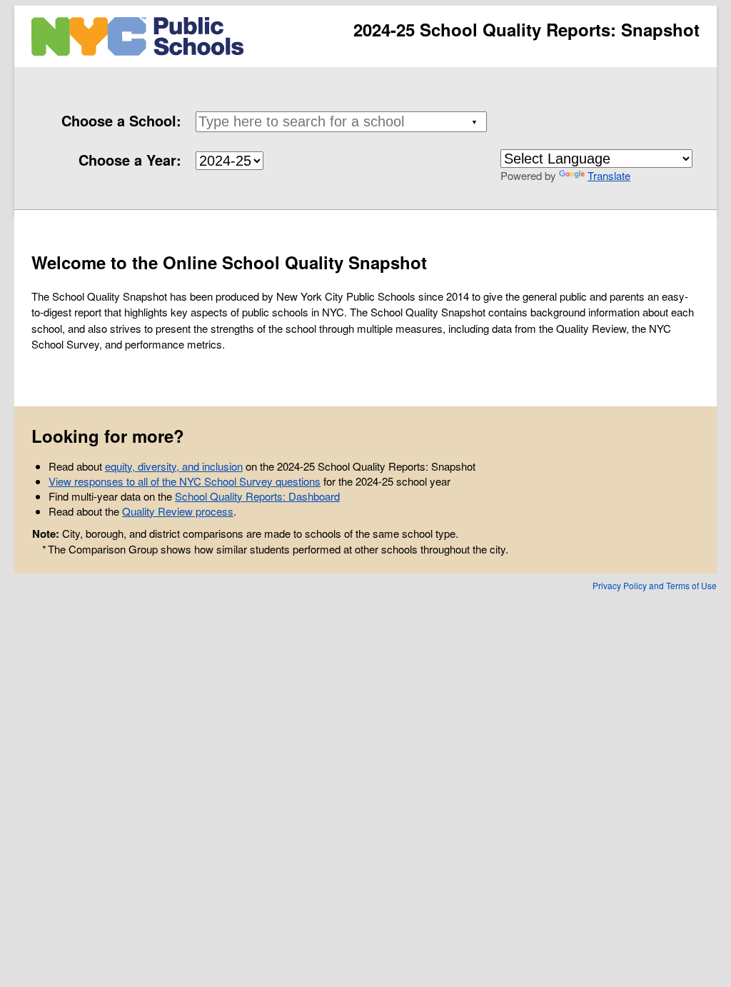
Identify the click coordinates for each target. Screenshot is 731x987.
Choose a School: (121, 120)
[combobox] (338, 121)
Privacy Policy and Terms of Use (655, 585)
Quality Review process (177, 510)
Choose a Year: (130, 159)
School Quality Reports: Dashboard (257, 496)
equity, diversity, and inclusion (174, 466)
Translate (609, 175)
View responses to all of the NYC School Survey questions (185, 481)
